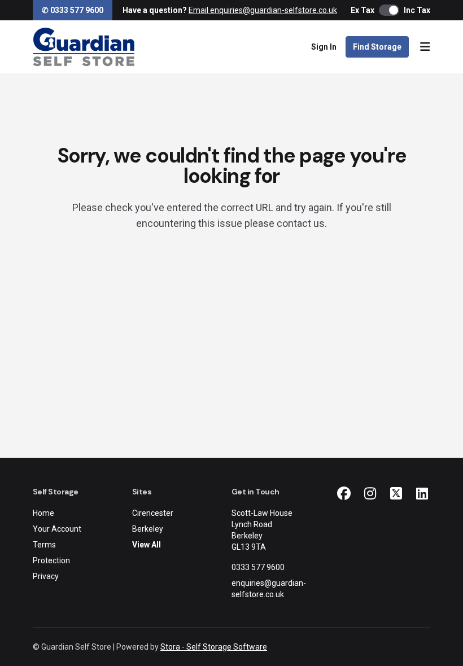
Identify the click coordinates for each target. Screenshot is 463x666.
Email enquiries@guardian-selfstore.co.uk (263, 10)
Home (43, 513)
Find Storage (377, 46)
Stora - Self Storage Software (213, 646)
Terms (44, 544)
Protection (51, 560)
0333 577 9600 (258, 567)
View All (146, 544)
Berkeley (147, 528)
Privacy (46, 576)
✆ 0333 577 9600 (72, 10)
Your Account (57, 528)
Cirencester (152, 513)
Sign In (324, 46)
